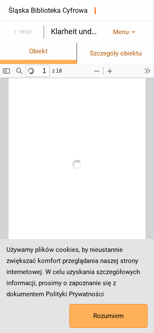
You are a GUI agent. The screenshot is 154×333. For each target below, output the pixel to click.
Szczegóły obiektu (116, 53)
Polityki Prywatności (75, 294)
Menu (121, 32)
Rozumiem (108, 316)
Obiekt (38, 51)
